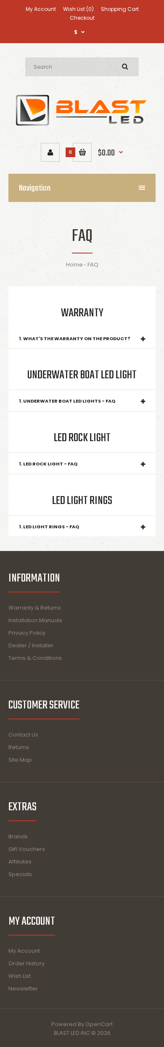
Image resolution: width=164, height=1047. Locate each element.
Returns (18, 747)
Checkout (82, 17)
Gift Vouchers (26, 849)
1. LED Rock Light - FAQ (48, 463)
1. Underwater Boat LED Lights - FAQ (67, 401)
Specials (20, 874)
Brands (18, 836)
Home (74, 265)
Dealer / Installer (30, 645)
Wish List (19, 976)
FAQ (92, 265)
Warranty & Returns (34, 608)
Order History (26, 963)
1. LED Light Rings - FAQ (49, 526)
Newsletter (23, 989)
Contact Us (23, 735)
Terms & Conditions (35, 658)
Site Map (20, 760)
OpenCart (99, 1024)
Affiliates (20, 862)
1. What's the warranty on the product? (74, 338)
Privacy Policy (26, 633)
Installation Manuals (35, 620)
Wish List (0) (78, 9)
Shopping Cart (120, 9)
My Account (41, 9)
